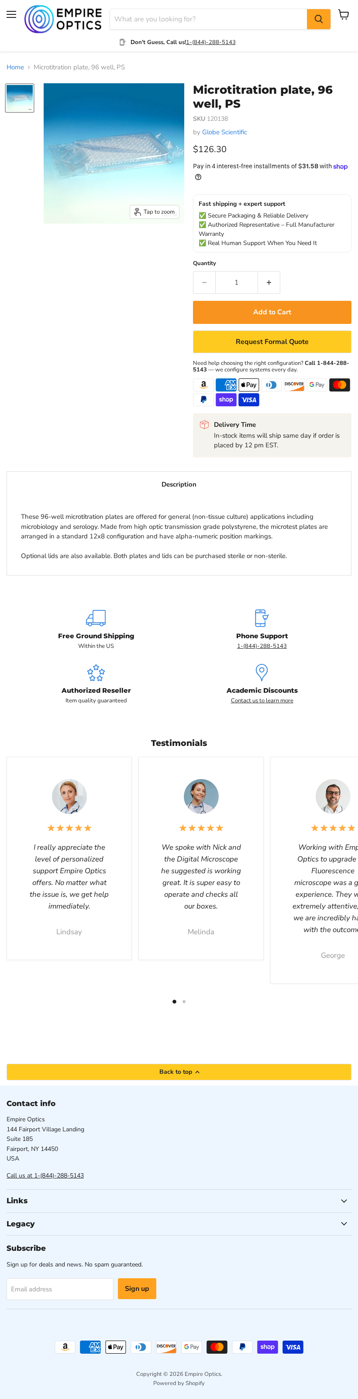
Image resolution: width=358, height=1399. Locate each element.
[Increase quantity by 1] (269, 282)
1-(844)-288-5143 (211, 42)
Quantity (204, 263)
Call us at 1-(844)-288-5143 (45, 1175)
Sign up (137, 1288)
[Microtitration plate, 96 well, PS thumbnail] (20, 98)
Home (15, 67)
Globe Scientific (224, 132)
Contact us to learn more (262, 701)
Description (179, 484)
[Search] (318, 19)
